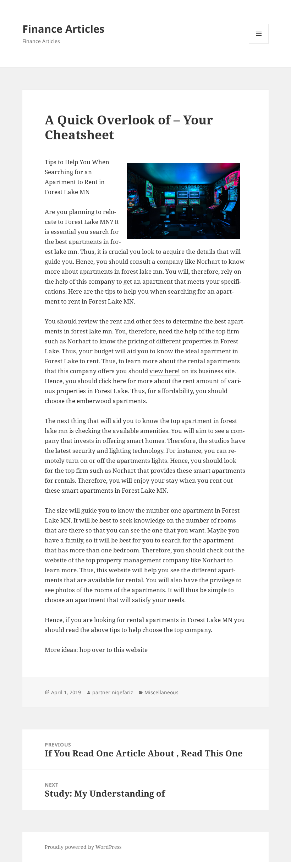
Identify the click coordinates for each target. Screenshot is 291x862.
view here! (164, 371)
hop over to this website (113, 650)
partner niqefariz (112, 692)
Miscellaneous (161, 692)
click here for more (126, 381)
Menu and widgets (259, 43)
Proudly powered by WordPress (83, 847)
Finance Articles (63, 29)
